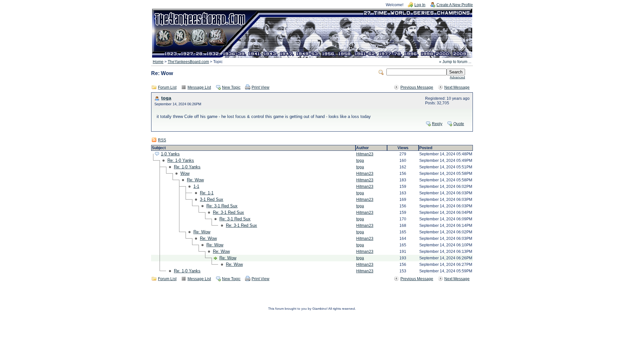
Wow (184, 173)
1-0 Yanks (170, 153)
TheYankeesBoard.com (188, 61)
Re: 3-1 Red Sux (222, 205)
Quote (458, 124)
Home (158, 61)
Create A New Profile (454, 5)
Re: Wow (195, 179)
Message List (199, 87)
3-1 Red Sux (211, 199)
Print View (260, 87)
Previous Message (416, 87)
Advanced (457, 77)
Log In (419, 5)
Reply (437, 124)
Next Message (457, 87)
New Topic (231, 87)
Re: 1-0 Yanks (180, 160)
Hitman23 (364, 154)
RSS (162, 140)
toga (166, 98)
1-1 (196, 186)
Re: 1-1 (207, 192)
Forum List (167, 87)
